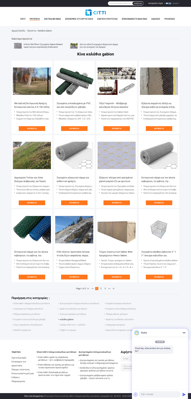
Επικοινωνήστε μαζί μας (134, 19)
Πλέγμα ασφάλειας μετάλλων (27, 314)
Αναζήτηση (138, 3)
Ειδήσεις (155, 19)
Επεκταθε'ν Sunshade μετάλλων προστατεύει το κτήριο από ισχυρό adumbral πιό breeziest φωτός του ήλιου (54, 374)
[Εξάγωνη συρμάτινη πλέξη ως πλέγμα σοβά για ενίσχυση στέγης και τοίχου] (159, 81)
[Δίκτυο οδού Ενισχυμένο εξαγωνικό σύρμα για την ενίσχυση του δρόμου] (74, 45)
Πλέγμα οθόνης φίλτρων (117, 314)
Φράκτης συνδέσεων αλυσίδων (120, 319)
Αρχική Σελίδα (18, 31)
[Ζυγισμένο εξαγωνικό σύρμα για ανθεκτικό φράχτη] (74, 155)
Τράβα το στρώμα (68, 330)
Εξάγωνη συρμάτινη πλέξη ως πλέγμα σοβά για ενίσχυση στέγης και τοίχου (158, 105)
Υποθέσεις (169, 19)
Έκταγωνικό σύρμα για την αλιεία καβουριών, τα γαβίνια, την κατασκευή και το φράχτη (158, 179)
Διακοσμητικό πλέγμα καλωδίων (28, 309)
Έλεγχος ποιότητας (107, 19)
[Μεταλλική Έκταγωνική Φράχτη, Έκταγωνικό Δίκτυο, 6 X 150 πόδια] (32, 81)
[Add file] (136, 394)
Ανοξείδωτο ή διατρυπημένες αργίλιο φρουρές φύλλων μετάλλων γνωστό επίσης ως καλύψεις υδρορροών (97, 370)
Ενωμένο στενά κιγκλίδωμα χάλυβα (29, 319)
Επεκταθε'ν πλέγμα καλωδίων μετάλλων (32, 303)
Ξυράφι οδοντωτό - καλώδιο (73, 325)
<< (92, 288)
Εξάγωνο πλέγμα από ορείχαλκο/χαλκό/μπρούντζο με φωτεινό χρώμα (116, 179)
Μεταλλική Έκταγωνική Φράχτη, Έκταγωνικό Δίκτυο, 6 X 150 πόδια (31, 105)
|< (88, 288)
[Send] (184, 394)
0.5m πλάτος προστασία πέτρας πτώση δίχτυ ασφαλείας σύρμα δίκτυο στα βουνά (73, 254)
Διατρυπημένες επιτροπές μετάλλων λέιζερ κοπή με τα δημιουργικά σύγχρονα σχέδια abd (99, 362)
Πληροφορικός (18, 381)
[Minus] (184, 332)
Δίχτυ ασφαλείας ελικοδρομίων (28, 325)
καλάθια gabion (67, 319)
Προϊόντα (35, 19)
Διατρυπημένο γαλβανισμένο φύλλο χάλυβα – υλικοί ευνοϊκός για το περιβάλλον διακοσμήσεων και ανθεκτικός (96, 377)
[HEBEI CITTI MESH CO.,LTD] (95, 12)
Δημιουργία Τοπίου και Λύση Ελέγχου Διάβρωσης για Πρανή (30, 179)
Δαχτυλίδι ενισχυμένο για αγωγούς (122, 330)
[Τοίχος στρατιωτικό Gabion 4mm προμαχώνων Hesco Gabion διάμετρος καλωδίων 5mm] (117, 230)
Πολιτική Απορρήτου (33, 396)
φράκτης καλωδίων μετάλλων (73, 309)
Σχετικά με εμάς (52, 19)
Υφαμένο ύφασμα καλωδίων (118, 303)
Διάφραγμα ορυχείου (115, 325)
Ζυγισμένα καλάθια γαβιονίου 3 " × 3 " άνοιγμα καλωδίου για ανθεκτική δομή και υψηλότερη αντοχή (158, 254)
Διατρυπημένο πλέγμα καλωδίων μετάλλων (79, 303)
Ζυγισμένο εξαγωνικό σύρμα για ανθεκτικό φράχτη (73, 179)
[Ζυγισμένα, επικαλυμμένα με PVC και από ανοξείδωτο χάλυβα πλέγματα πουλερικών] (74, 81)
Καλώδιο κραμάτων (22, 330)
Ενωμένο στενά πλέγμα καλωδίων (121, 309)
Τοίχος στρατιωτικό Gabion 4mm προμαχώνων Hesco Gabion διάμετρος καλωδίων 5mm (116, 254)
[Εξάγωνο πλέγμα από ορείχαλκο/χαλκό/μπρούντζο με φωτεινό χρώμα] (117, 155)
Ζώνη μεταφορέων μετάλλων (73, 314)
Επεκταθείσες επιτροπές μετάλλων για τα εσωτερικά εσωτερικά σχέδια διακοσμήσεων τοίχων (56, 367)
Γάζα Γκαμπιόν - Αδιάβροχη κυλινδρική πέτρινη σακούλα (113, 105)
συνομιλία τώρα (155, 3)
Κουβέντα (32, 128)
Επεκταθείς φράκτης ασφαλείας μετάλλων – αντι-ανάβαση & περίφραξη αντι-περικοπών (56, 359)
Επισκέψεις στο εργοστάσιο (79, 19)
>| (113, 288)
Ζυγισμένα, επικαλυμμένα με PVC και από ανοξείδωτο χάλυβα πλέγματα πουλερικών (74, 105)
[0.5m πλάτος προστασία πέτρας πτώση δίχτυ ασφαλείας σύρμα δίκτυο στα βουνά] (74, 230)
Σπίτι (22, 19)
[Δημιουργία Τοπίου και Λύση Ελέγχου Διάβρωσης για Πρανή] (32, 155)
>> (109, 288)
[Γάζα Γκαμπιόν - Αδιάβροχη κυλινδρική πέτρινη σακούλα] (117, 81)
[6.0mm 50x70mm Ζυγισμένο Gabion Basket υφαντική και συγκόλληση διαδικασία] (18, 45)
